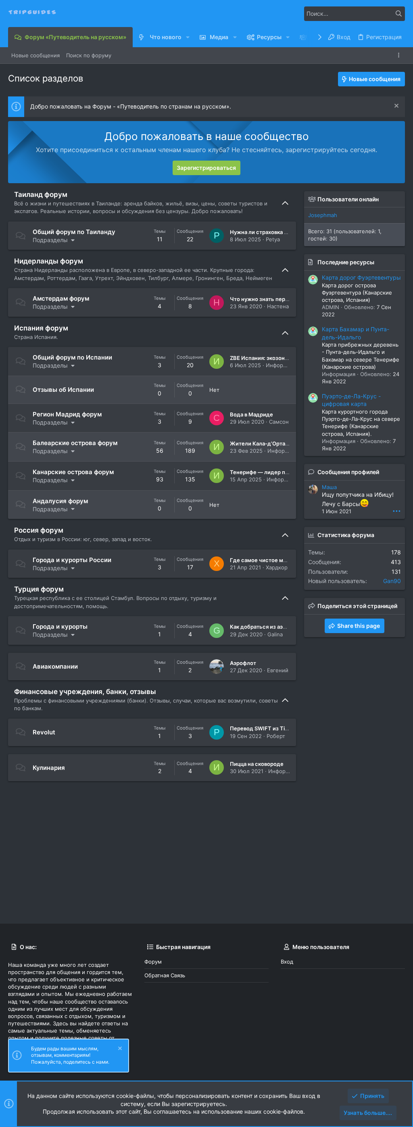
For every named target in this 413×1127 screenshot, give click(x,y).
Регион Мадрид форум (67, 414)
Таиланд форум (40, 194)
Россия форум (38, 530)
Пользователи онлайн (348, 199)
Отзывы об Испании (63, 389)
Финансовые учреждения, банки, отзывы (85, 692)
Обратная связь (164, 975)
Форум (153, 961)
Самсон (279, 421)
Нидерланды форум (48, 261)
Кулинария (49, 768)
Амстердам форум (61, 298)
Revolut (44, 732)
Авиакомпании (55, 666)
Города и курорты (60, 626)
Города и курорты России (72, 560)
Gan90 (392, 580)
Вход (287, 961)
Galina (275, 634)
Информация (282, 365)
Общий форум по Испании (72, 357)
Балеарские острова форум (75, 443)
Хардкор (277, 567)
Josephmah (322, 215)
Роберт (276, 736)
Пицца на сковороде (257, 764)
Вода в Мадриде (251, 414)
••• (396, 511)
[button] (187, 37)
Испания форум (41, 328)
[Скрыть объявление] (395, 106)
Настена (278, 306)
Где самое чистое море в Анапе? (273, 560)
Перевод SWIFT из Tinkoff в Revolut (276, 728)
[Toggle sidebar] (400, 55)
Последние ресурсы (345, 262)
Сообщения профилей (348, 471)
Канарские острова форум (73, 472)
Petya (273, 239)
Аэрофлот (243, 663)
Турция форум (39, 589)
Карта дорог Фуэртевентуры (361, 277)
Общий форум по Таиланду (74, 232)
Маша (329, 487)
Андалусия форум (60, 501)
